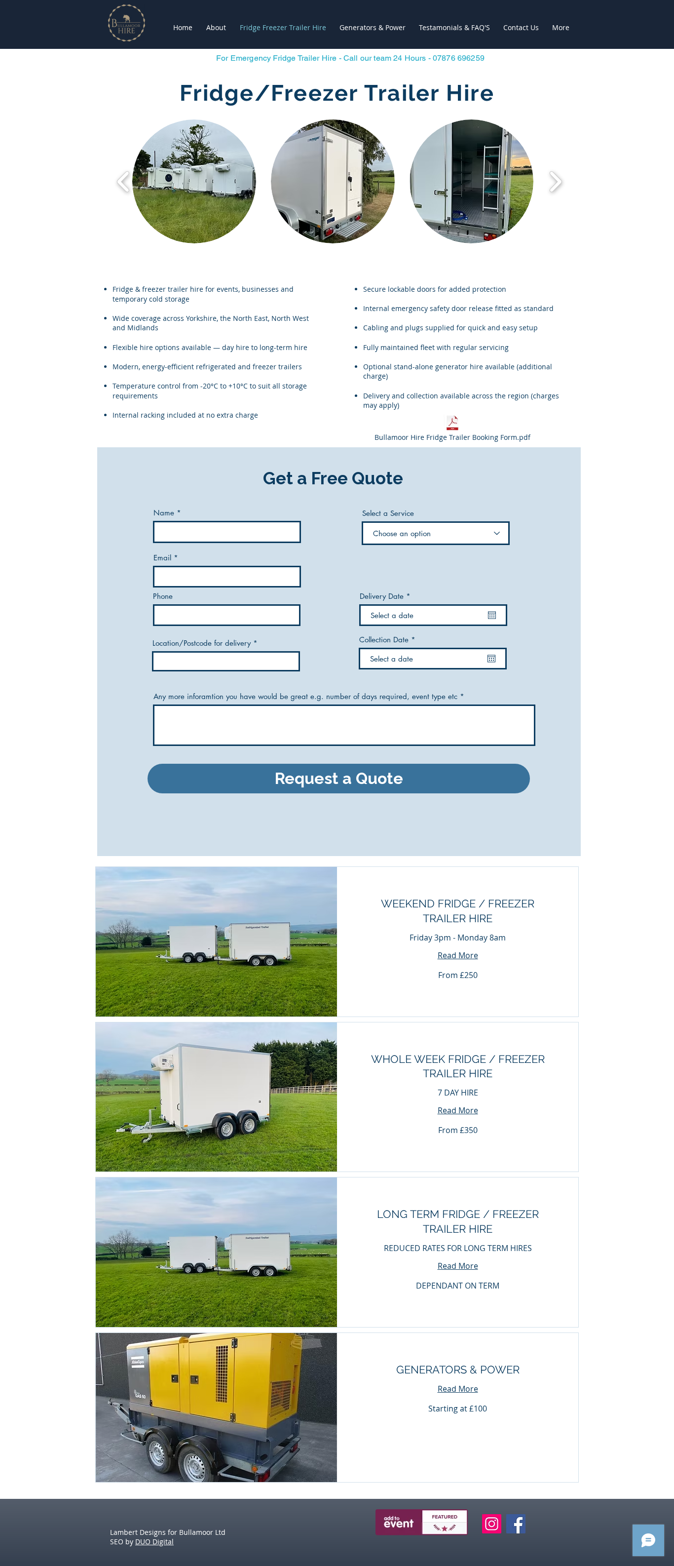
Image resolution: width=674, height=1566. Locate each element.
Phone (163, 596)
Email (162, 557)
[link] (458, 911)
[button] (194, 181)
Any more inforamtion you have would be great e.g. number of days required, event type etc (305, 696)
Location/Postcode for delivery (201, 643)
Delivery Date (387, 596)
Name (163, 512)
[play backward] (123, 181)
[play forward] (555, 181)
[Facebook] (515, 1523)
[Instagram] (491, 1523)
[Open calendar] (492, 615)
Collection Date (389, 639)
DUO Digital (154, 1541)
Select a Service (388, 513)
